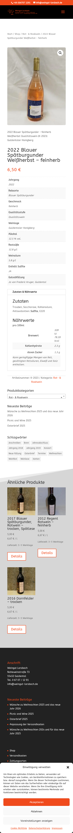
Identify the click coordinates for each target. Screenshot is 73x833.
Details (16, 556)
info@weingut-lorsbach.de (22, 684)
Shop (17, 34)
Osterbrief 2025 (16, 425)
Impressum (57, 828)
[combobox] (36, 396)
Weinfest (13, 459)
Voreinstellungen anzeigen (36, 820)
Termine (42, 453)
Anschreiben (15, 443)
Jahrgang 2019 (33, 448)
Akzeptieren (37, 802)
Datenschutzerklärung (39, 828)
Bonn (26, 443)
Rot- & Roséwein (31, 34)
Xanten (36, 459)
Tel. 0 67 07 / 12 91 (18, 680)
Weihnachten (55, 453)
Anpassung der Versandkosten (27, 724)
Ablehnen (36, 811)
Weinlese (25, 459)
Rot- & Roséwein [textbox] (35, 397)
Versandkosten (18, 755)
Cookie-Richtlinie (19, 828)
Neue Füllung (15, 453)
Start (9, 34)
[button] (68, 767)
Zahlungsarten (18, 761)
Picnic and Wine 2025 (19, 420)
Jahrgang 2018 (16, 448)
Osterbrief (29, 453)
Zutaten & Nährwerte (25, 291)
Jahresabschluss (40, 443)
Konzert (47, 448)
